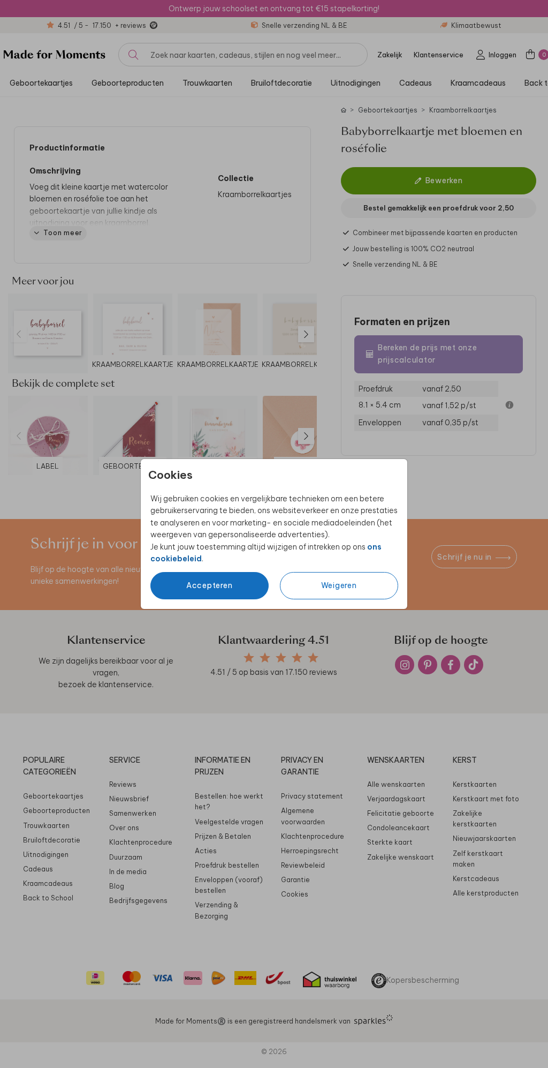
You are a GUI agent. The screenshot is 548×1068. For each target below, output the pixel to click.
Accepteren (209, 585)
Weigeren (339, 585)
